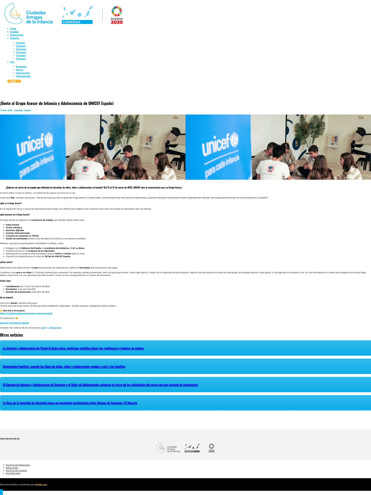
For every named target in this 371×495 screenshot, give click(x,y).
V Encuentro (21, 55)
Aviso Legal (12, 467)
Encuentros (14, 38)
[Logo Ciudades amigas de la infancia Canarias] (63, 23)
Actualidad (14, 31)
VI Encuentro (21, 58)
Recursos (19, 69)
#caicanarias (54, 327)
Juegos (14, 81)
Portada (13, 28)
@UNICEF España (20, 322)
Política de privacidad (18, 465)
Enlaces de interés (23, 72)
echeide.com (40, 484)
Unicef (27, 110)
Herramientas (21, 66)
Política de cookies (16, 470)
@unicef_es (5, 322)
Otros (12, 61)
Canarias (18, 110)
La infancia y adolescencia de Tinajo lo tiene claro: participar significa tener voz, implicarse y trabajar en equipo (73, 348)
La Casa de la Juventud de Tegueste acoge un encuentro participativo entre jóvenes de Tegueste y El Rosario (70, 402)
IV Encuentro (21, 52)
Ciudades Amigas (16, 34)
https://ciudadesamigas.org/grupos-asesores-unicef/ (26, 313)
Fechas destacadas (23, 76)
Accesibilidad (13, 473)
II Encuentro (21, 45)
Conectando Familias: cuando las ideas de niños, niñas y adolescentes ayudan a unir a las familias (64, 366)
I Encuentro (20, 42)
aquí (43, 327)
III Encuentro (21, 49)
